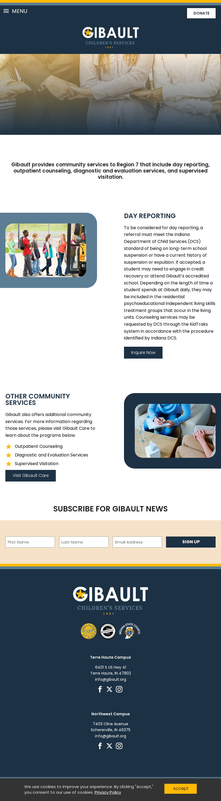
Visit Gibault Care (31, 475)
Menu (19, 11)
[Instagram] (120, 690)
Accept (180, 788)
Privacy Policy (108, 792)
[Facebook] (101, 690)
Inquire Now (143, 352)
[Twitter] (110, 690)
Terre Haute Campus (110, 657)
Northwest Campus (110, 714)
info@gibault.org (110, 679)
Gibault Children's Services (110, 37)
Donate (201, 13)
